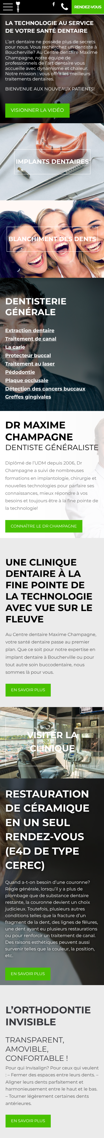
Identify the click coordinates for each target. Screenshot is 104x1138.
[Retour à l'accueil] (18, 7)
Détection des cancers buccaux (45, 389)
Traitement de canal (30, 339)
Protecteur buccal (28, 356)
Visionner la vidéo (37, 110)
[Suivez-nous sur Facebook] (53, 4)
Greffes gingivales (28, 397)
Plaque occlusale (27, 380)
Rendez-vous (87, 6)
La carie (15, 347)
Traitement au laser (30, 364)
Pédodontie (20, 372)
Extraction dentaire (29, 331)
